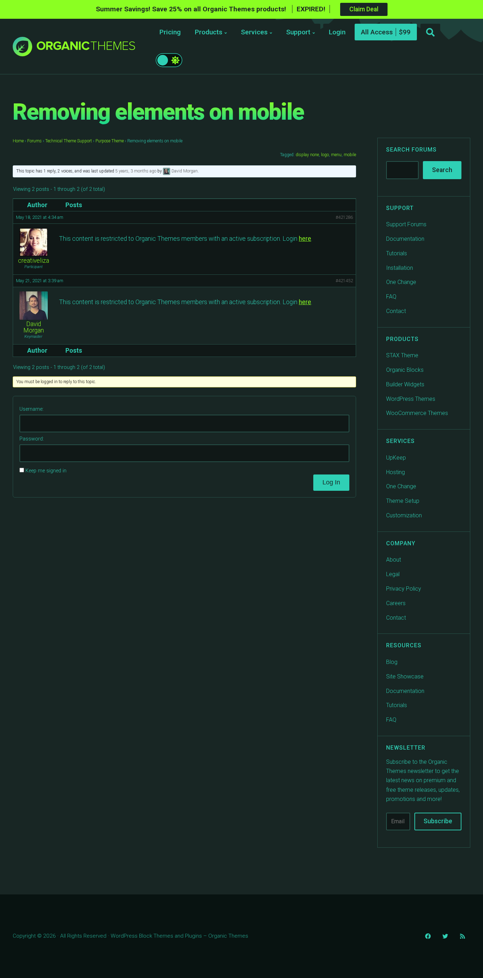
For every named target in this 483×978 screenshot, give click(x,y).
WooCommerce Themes (417, 413)
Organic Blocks (405, 369)
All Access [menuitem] (377, 32)
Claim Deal (363, 9)
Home (18, 140)
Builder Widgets (405, 384)
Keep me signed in (45, 471)
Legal (393, 574)
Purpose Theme (109, 140)
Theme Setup (402, 500)
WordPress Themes (410, 399)
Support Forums (406, 224)
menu (336, 154)
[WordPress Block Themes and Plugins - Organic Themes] (85, 48)
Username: (31, 409)
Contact (396, 311)
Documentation (405, 238)
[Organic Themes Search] (430, 32)
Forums (34, 140)
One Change (401, 282)
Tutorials (396, 253)
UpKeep (396, 457)
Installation (399, 268)
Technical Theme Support (68, 140)
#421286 (344, 217)
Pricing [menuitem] (170, 32)
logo (325, 154)
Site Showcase (405, 676)
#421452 (344, 280)
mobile (350, 154)
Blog (391, 662)
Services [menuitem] (254, 32)
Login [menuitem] (337, 32)
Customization (404, 515)
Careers (396, 603)
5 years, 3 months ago (135, 171)
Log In (331, 482)
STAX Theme (402, 355)
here (305, 238)
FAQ (391, 296)
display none (307, 154)
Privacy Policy (403, 588)
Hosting (395, 472)
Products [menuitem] (208, 32)
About (393, 559)
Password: (31, 439)
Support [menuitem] (298, 32)
